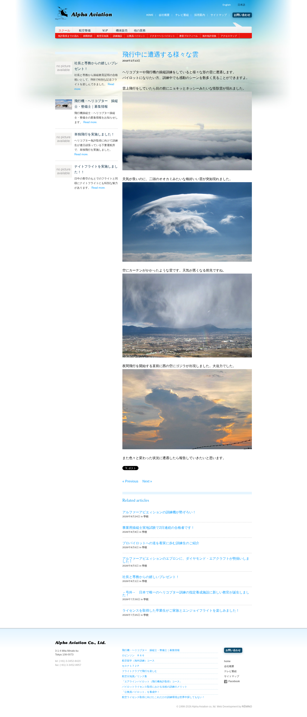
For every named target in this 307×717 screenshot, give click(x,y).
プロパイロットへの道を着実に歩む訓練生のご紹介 (160, 543)
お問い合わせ (242, 15)
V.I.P (105, 30)
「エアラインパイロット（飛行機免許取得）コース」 (152, 681)
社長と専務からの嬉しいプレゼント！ (150, 577)
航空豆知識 (102, 36)
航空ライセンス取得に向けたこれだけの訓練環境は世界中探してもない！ (163, 697)
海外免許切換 (209, 36)
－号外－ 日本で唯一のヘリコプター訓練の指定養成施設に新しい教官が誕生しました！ (185, 594)
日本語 (241, 4)
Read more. (90, 122)
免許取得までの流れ (68, 36)
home (227, 661)
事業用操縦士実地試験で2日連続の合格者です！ (158, 527)
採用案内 (199, 15)
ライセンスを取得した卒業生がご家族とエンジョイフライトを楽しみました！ (180, 610)
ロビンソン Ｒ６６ (133, 655)
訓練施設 (117, 36)
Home (149, 15)
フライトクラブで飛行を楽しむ (139, 671)
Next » (147, 481)
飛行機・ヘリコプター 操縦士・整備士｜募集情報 (151, 650)
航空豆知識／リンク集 (134, 676)
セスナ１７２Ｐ (131, 665)
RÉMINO (247, 706)
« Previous (130, 481)
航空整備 (85, 30)
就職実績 (87, 36)
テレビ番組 (182, 15)
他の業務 (140, 30)
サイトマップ (219, 15)
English (227, 4)
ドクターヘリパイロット (162, 36)
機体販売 (122, 30)
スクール (64, 30)
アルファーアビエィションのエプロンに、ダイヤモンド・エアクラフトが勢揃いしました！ (185, 560)
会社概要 (164, 15)
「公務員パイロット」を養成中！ (141, 691)
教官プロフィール (188, 36)
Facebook (234, 681)
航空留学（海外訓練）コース (138, 660)
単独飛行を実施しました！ (94, 134)
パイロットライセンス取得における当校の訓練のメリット (154, 686)
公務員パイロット (136, 36)
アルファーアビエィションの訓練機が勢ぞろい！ (159, 512)
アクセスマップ (229, 36)
